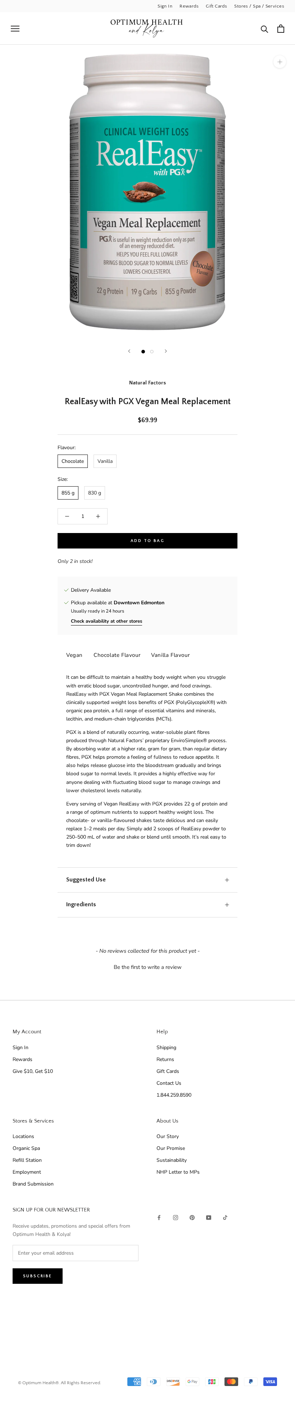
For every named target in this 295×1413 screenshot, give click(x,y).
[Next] (166, 351)
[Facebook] (159, 1217)
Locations (23, 1136)
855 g (68, 492)
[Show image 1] (143, 351)
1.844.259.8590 (173, 1095)
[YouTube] (208, 1217)
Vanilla (105, 461)
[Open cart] (280, 28)
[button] (147, 966)
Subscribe (37, 1276)
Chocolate (73, 461)
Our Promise (170, 1148)
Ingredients (81, 904)
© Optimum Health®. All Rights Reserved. (59, 1382)
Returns (165, 1059)
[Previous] (129, 351)
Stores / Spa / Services (259, 6)
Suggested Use (86, 879)
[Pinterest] (192, 1217)
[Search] (264, 28)
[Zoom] (279, 61)
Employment (27, 1172)
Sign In (165, 6)
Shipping (166, 1047)
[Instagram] (175, 1217)
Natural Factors (147, 383)
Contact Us (168, 1083)
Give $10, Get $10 (33, 1071)
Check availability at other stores (106, 621)
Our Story (167, 1136)
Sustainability (171, 1160)
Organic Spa (26, 1148)
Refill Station (27, 1160)
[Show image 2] (152, 351)
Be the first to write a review (148, 967)
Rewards (189, 6)
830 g (94, 492)
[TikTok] (225, 1217)
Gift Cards (216, 6)
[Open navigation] (15, 29)
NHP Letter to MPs (178, 1172)
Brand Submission (33, 1183)
